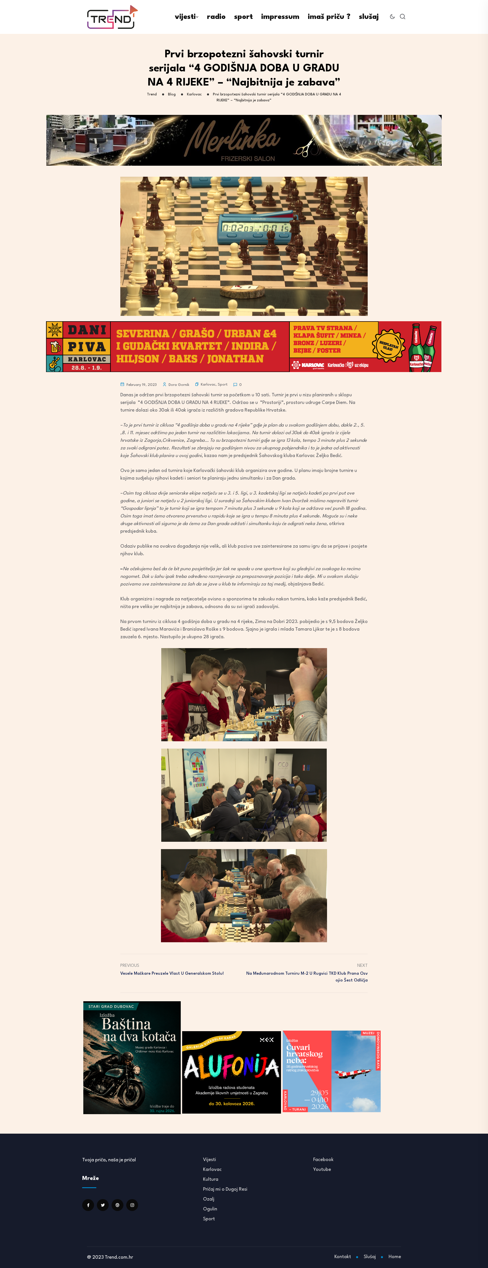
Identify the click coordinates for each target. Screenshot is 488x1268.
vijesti (185, 17)
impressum (280, 17)
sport (243, 17)
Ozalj (208, 1199)
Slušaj (370, 1256)
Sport (223, 384)
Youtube (322, 1169)
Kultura (210, 1179)
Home (395, 1256)
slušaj (369, 17)
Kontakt (342, 1256)
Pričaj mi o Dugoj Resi (225, 1189)
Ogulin (210, 1209)
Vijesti (209, 1159)
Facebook (323, 1159)
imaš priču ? (329, 17)
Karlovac (208, 384)
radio (216, 17)
